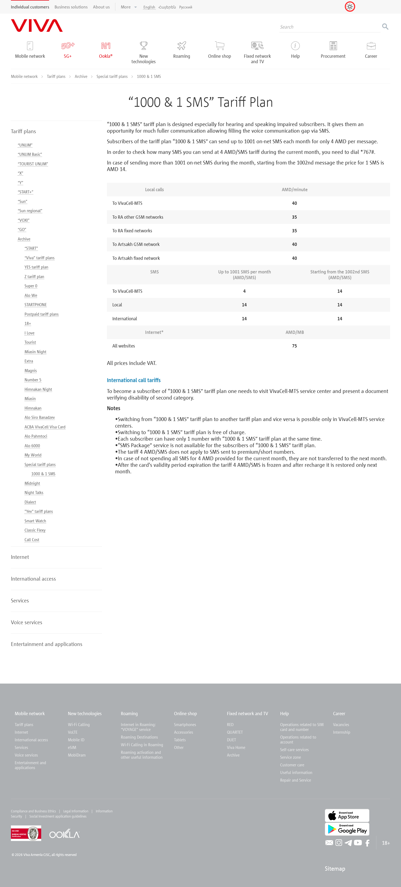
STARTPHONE (36, 304)
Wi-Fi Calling (79, 724)
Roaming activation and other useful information (142, 755)
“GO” (22, 229)
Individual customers (30, 7)
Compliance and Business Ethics (33, 811)
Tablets (180, 739)
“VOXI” (23, 220)
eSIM (72, 747)
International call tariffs (134, 380)
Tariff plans (57, 76)
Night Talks (34, 492)
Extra (29, 360)
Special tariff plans (113, 76)
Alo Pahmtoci (36, 436)
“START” (31, 248)
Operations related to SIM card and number (302, 727)
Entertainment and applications (30, 765)
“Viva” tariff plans (40, 257)
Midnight (32, 483)
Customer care (292, 764)
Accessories (183, 732)
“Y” (20, 182)
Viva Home (236, 747)
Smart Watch (35, 520)
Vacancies (341, 724)
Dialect (30, 501)
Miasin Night (35, 351)
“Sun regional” (30, 210)
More (126, 7)
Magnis (31, 370)
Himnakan (33, 408)
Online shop (185, 713)
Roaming (129, 713)
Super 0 (31, 285)
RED (230, 724)
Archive (81, 76)
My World (33, 454)
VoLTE (72, 732)
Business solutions (71, 7)
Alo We (31, 295)
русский (185, 7)
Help (284, 713)
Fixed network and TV (247, 713)
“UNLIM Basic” (30, 154)
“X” (20, 172)
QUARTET (235, 732)
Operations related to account (298, 739)
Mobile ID (76, 739)
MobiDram (77, 754)
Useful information (296, 772)
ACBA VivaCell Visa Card (45, 426)
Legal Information (75, 811)
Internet (21, 732)
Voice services (26, 754)
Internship (341, 732)
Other (179, 747)
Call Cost (32, 539)
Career (339, 713)
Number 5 (33, 379)
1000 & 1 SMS (43, 473)
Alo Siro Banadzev (40, 417)
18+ (28, 323)
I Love (29, 332)
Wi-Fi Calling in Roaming (142, 744)
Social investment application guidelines (57, 816)
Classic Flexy (35, 530)
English (149, 7)
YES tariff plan (36, 266)
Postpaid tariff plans (42, 314)
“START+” (25, 191)
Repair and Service (295, 780)
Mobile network (25, 76)
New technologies (85, 713)
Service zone (290, 757)
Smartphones (185, 724)
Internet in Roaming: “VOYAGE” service (138, 727)
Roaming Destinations (139, 736)
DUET (231, 739)
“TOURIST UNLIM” (33, 163)
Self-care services (294, 749)
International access (31, 739)
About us (101, 7)
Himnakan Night (38, 389)
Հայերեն (167, 7)
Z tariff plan (34, 276)
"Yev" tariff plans (39, 511)
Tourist (30, 342)
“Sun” (22, 201)
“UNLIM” (25, 144)
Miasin (30, 398)
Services (21, 747)
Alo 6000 (32, 445)
